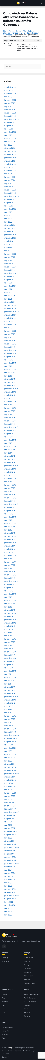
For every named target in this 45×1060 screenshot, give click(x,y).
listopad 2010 (9, 693)
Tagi (33, 1051)
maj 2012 (8, 636)
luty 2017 (8, 453)
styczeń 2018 (9, 418)
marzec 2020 (9, 334)
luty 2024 (8, 183)
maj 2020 (8, 328)
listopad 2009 (10, 732)
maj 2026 (8, 97)
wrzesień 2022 (10, 238)
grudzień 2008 (10, 767)
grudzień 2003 (10, 876)
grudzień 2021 (10, 267)
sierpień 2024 (10, 164)
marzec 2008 (9, 796)
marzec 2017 (9, 450)
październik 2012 (11, 620)
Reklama (27, 1016)
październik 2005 (11, 847)
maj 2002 (8, 908)
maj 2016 (8, 482)
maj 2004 (8, 870)
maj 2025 (8, 135)
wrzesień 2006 (10, 831)
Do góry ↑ (5, 1057)
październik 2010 (11, 697)
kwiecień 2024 (10, 177)
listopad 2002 (10, 892)
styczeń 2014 (9, 571)
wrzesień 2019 (10, 353)
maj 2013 (8, 597)
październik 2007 (11, 812)
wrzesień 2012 (10, 623)
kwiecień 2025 (10, 138)
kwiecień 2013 (10, 600)
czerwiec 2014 (10, 556)
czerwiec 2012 (10, 632)
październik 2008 (11, 774)
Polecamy (5, 961)
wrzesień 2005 (10, 851)
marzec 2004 (9, 873)
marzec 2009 (9, 758)
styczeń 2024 (9, 187)
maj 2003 (8, 883)
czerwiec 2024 (10, 171)
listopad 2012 (9, 616)
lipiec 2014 (8, 552)
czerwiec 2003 (10, 879)
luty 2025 (8, 145)
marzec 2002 (9, 912)
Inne (4, 1022)
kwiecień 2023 (10, 215)
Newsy (5, 953)
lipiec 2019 (8, 360)
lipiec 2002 (8, 902)
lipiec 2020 (8, 321)
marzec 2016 (9, 488)
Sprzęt (18, 31)
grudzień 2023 (10, 190)
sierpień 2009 (10, 742)
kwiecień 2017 (10, 446)
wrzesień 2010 (10, 700)
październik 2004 (11, 863)
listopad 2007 (10, 809)
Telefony (27, 961)
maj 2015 (8, 520)
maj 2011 (8, 674)
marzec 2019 (9, 373)
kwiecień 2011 (10, 677)
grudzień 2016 (10, 459)
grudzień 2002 (10, 889)
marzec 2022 (9, 257)
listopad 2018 (9, 385)
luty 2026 (8, 106)
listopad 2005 (10, 844)
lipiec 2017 (8, 437)
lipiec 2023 (8, 206)
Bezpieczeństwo (7, 1027)
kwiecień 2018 (10, 408)
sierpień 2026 (10, 87)
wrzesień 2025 (10, 122)
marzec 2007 (9, 828)
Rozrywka (5, 1031)
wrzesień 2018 (10, 392)
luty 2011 (8, 684)
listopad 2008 (10, 770)
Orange (4, 994)
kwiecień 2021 (10, 292)
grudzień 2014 (10, 536)
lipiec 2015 (8, 514)
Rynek (26, 989)
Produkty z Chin (29, 983)
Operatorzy (7, 989)
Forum (11, 31)
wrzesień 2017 (10, 430)
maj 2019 (8, 366)
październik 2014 (11, 543)
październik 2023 (11, 196)
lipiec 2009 (8, 745)
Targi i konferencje (30, 1001)
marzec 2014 (9, 565)
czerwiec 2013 (10, 594)
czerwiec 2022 (10, 248)
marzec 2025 (9, 142)
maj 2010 (8, 713)
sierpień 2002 (10, 899)
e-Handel (27, 1012)
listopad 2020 (10, 308)
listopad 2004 (10, 860)
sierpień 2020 (10, 318)
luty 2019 (8, 376)
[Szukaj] (41, 3)
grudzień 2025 (10, 113)
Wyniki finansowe (30, 998)
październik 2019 (11, 350)
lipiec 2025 (8, 129)
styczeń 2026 (9, 110)
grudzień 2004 (10, 857)
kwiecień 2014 (10, 562)
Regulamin (26, 1051)
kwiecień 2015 (10, 523)
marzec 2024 (9, 180)
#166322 (37, 41)
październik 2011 (11, 658)
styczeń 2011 (9, 687)
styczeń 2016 (9, 495)
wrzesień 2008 (10, 777)
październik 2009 (11, 735)
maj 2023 (8, 212)
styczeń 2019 (9, 379)
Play (3, 998)
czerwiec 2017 (10, 440)
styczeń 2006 (10, 841)
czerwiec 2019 (10, 363)
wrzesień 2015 (10, 507)
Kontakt (10, 1051)
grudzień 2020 (10, 305)
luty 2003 (8, 886)
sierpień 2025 (9, 126)
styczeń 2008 (9, 802)
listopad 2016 (9, 462)
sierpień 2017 (9, 434)
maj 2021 (8, 289)
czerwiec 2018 (10, 402)
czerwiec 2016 (10, 479)
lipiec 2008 (8, 783)
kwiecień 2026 (10, 100)
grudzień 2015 (10, 498)
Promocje (5, 958)
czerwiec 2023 (10, 209)
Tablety (26, 965)
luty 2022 (8, 260)
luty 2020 (8, 337)
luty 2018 (8, 414)
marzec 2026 (9, 103)
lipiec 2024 (8, 167)
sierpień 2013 (9, 588)
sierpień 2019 (9, 357)
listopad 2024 (10, 154)
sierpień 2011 (9, 665)
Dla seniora (27, 968)
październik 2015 (11, 504)
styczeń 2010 (9, 725)
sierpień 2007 (10, 819)
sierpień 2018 (9, 395)
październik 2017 (11, 427)
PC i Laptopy (28, 976)
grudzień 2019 (10, 344)
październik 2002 (11, 896)
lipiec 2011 (8, 668)
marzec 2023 (9, 219)
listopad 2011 (9, 655)
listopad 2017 (9, 424)
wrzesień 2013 (10, 584)
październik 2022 (11, 235)
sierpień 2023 (10, 203)
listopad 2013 (9, 578)
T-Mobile (5, 1001)
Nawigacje (27, 972)
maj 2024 (8, 174)
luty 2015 (8, 530)
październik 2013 (11, 581)
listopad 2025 (10, 116)
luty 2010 (8, 722)
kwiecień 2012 (10, 639)
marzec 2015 (9, 527)
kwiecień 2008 (10, 793)
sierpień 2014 (9, 549)
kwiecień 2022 (10, 254)
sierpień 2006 (10, 835)
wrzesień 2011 (10, 661)
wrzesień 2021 (10, 276)
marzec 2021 (9, 296)
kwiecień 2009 (10, 754)
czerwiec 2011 (10, 671)
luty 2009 (8, 761)
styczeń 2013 (9, 610)
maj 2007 (8, 825)
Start (5, 31)
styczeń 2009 (10, 764)
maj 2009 (8, 751)
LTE (3, 1012)
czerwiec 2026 (10, 94)
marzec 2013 (9, 604)
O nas (4, 1051)
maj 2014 (8, 559)
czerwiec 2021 (10, 286)
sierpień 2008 (10, 780)
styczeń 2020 (9, 341)
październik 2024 (11, 158)
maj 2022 (8, 251)
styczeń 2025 (9, 148)
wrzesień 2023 (10, 199)
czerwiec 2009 (10, 748)
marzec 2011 (9, 681)
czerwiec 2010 (10, 709)
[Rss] (4, 946)
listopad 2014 (9, 539)
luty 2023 (8, 222)
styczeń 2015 (9, 533)
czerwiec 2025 (10, 132)
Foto (3, 1038)
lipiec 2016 (8, 475)
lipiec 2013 (8, 591)
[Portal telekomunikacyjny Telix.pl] (22, 3)
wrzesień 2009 (10, 738)
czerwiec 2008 (10, 786)
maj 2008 (8, 790)
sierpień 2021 (9, 280)
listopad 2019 (9, 347)
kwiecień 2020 (10, 331)
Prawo (26, 1009)
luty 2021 (8, 299)
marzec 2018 (9, 411)
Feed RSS (5, 1054)
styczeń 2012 (9, 648)
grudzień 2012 (10, 613)
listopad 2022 (10, 231)
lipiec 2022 (8, 244)
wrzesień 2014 (10, 546)
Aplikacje (5, 1034)
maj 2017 (8, 443)
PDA (24, 31)
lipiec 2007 (8, 822)
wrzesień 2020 (10, 315)
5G (3, 1009)
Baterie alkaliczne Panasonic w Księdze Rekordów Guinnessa (21, 33)
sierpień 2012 (9, 626)
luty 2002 (8, 915)
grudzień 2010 (10, 690)
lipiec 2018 (8, 398)
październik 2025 (11, 119)
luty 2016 (8, 491)
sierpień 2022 (9, 241)
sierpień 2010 (9, 703)
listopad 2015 (9, 501)
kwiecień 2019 (10, 369)
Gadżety (27, 979)
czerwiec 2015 (10, 517)
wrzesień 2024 (10, 161)
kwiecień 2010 (10, 716)
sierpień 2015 (9, 511)
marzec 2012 (9, 642)
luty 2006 (8, 838)
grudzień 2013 (10, 575)
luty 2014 (8, 568)
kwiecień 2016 (10, 485)
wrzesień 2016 (10, 469)
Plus (3, 1005)
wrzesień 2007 (10, 815)
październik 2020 (11, 312)
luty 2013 (8, 607)
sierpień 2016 (9, 472)
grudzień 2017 (10, 421)
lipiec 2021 (8, 283)
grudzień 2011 (10, 652)
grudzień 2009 (10, 729)
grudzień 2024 (10, 151)
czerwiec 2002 (10, 905)
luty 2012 (8, 645)
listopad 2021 (9, 270)
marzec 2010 (9, 719)
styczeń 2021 (9, 302)
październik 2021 (11, 273)
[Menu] (3, 3)
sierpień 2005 (10, 854)
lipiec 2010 (8, 706)
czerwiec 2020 (10, 325)
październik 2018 (11, 389)
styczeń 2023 (9, 225)
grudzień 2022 (10, 228)
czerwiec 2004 (10, 867)
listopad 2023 (10, 193)
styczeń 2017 (9, 456)
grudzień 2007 (10, 806)
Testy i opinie (28, 958)
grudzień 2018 (10, 382)
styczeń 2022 (9, 264)
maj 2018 (8, 405)
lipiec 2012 (8, 629)
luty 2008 (8, 799)
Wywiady (27, 1005)
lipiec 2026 (8, 90)
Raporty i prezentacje (31, 994)
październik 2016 (11, 466)
